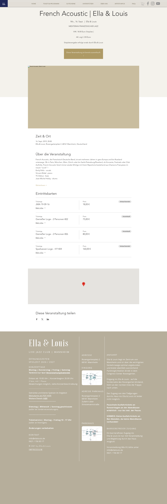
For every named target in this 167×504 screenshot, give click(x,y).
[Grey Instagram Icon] (152, 3)
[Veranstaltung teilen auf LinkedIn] (48, 319)
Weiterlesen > (41, 185)
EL (3, 3)
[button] (143, 3)
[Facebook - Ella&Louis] (148, 3)
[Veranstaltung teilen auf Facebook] (37, 319)
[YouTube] (158, 3)
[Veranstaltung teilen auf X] (42, 319)
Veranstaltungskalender (58, 372)
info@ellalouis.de (37, 438)
